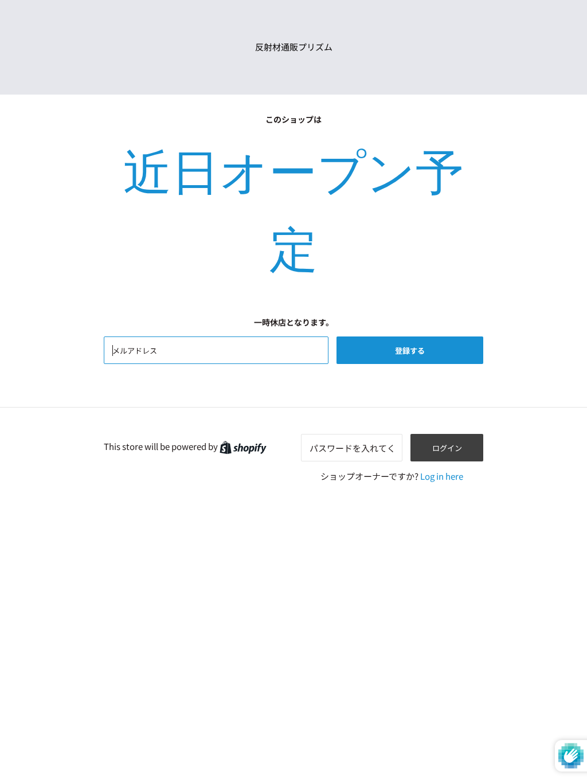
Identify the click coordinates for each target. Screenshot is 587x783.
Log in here (441, 476)
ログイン (447, 448)
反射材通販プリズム (293, 47)
